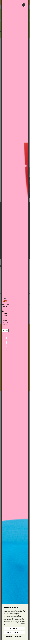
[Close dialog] (23, 5)
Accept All (14, 628)
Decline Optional (14, 632)
